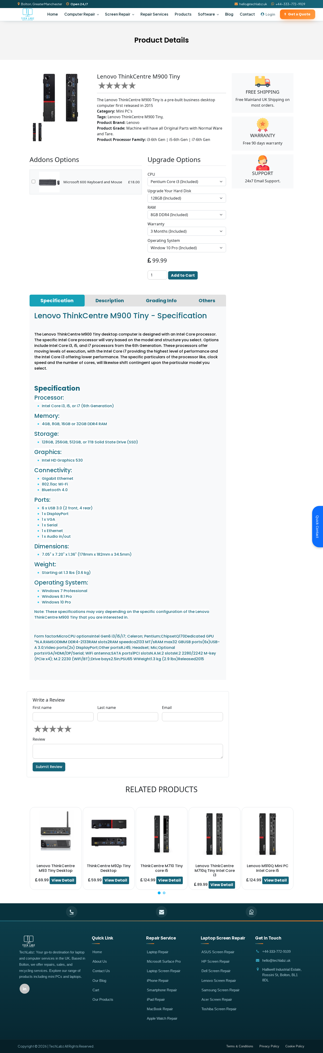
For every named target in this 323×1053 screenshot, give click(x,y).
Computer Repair (79, 14)
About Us (99, 961)
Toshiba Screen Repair (218, 1009)
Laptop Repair (157, 952)
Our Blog (99, 981)
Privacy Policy (269, 1046)
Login (270, 14)
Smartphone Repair (162, 990)
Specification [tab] (57, 300)
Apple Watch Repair (162, 1018)
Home (52, 14)
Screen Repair (117, 14)
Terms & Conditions (239, 1046)
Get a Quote (299, 14)
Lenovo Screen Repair (218, 981)
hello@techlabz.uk (253, 4)
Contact (247, 14)
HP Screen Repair (215, 961)
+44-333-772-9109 (290, 4)
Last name (106, 707)
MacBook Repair (160, 1009)
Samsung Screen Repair (220, 990)
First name (42, 707)
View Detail (63, 880)
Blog (229, 14)
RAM (152, 207)
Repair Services (154, 14)
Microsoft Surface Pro (164, 961)
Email (167, 707)
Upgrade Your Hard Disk (169, 190)
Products (183, 14)
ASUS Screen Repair (217, 952)
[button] (159, 892)
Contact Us (101, 971)
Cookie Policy (294, 1046)
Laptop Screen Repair (163, 971)
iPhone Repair (158, 981)
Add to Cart (183, 275)
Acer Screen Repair (216, 999)
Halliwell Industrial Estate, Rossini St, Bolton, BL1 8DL (281, 975)
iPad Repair (156, 999)
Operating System (164, 240)
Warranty (156, 224)
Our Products (102, 999)
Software (206, 14)
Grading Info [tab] (161, 300)
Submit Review (49, 766)
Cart (95, 990)
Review (39, 739)
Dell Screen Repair (216, 971)
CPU (151, 174)
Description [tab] (110, 300)
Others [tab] (207, 300)
